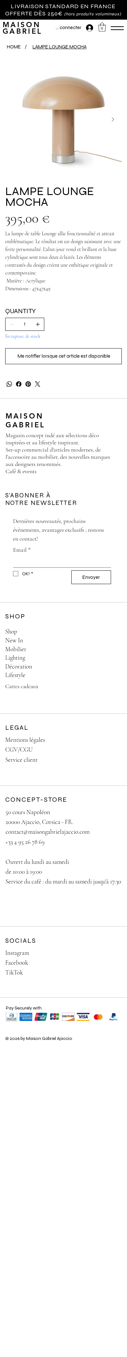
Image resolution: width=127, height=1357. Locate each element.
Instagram (17, 952)
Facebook (16, 962)
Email (22, 549)
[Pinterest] (28, 384)
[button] (102, 27)
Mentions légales (25, 739)
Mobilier (15, 649)
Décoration (18, 666)
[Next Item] (113, 120)
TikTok (14, 972)
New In (14, 640)
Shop (11, 631)
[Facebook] (19, 384)
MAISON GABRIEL (22, 28)
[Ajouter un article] (37, 324)
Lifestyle (15, 675)
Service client (21, 759)
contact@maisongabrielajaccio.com (48, 831)
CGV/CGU (19, 749)
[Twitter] (38, 384)
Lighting (15, 657)
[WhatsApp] (9, 384)
